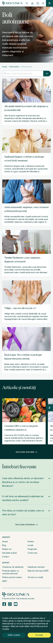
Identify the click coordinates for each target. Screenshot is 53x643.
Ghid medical (14, 67)
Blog (4, 545)
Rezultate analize (9, 553)
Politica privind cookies (12, 577)
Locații (30, 545)
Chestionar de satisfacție (13, 567)
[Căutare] (27, 3)
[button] (49, 407)
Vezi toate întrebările (25, 524)
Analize (31, 541)
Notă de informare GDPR (38, 571)
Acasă (4, 67)
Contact (5, 557)
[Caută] (47, 73)
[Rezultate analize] (32, 3)
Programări (32, 549)
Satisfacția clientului (36, 567)
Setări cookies (14, 635)
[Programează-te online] (37, 3)
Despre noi (6, 549)
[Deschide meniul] (49, 3)
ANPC (4, 581)
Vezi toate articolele (25, 452)
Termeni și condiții (35, 577)
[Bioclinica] (12, 3)
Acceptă (39, 635)
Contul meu (33, 553)
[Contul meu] (43, 3)
